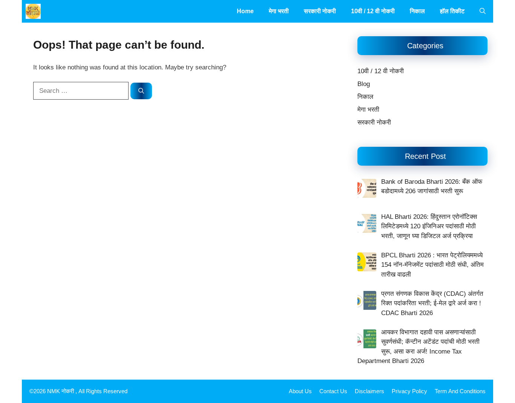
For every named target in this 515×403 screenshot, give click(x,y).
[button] (482, 11)
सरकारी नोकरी (320, 11)
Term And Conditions (460, 391)
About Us (300, 391)
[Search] (141, 91)
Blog (363, 84)
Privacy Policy (409, 391)
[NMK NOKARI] (33, 11)
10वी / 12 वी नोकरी (373, 11)
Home (245, 11)
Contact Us (333, 391)
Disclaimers (369, 391)
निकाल (417, 11)
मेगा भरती (279, 11)
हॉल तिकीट (452, 11)
